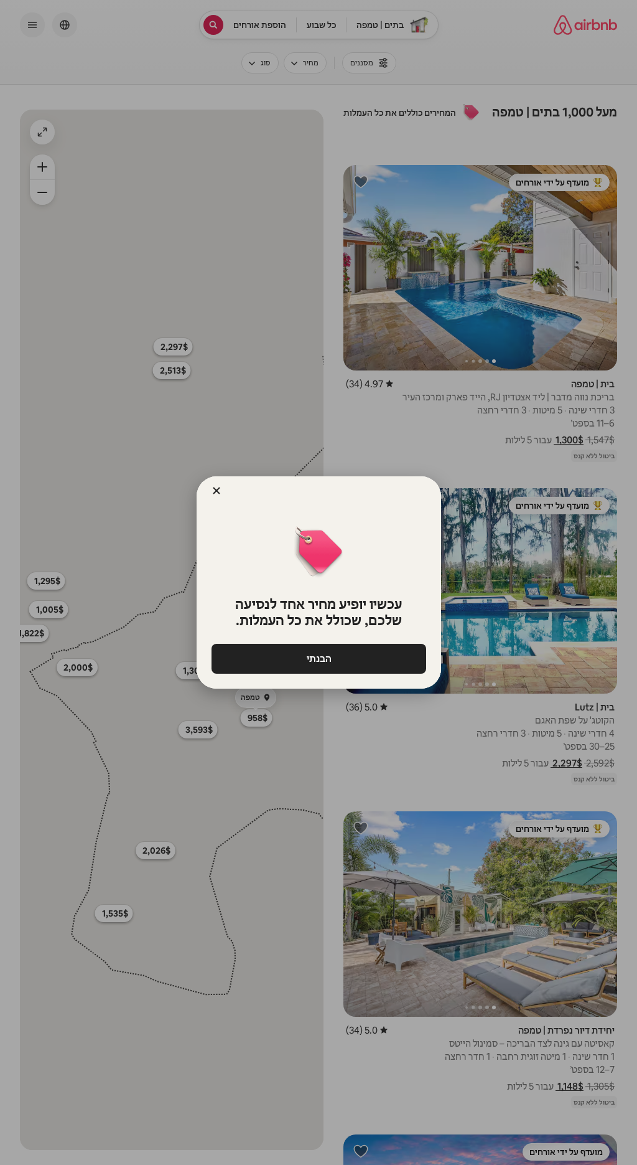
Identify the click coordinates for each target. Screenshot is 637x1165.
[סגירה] (216, 491)
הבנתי (318, 658)
